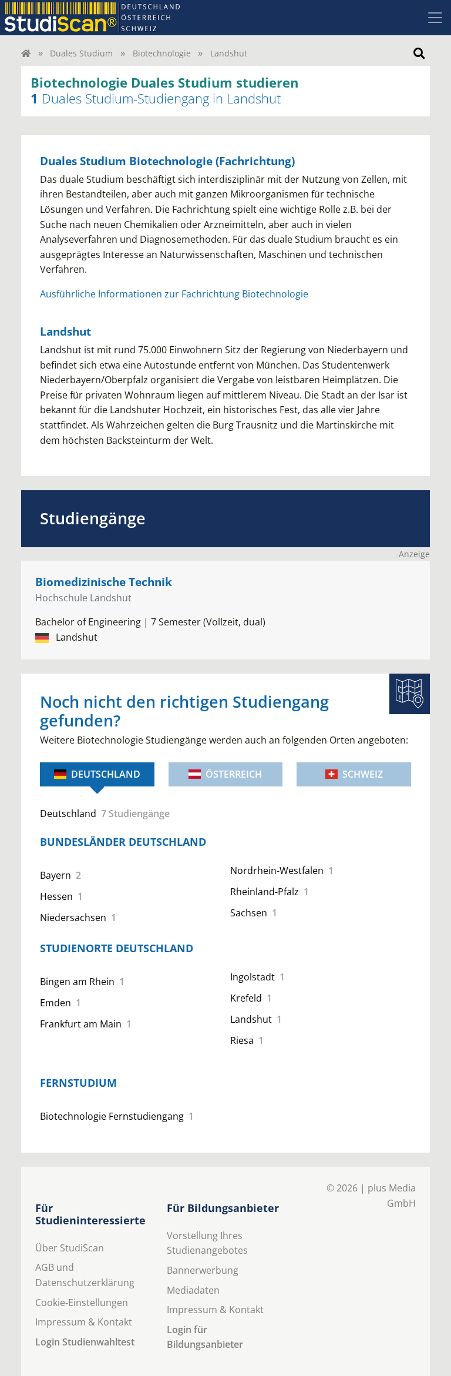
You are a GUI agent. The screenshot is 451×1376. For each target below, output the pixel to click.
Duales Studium (81, 53)
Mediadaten (193, 1290)
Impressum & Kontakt (83, 1321)
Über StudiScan (69, 1247)
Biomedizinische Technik (103, 582)
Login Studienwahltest (84, 1341)
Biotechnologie (162, 53)
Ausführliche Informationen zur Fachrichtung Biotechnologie (174, 293)
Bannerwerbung (202, 1270)
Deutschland (105, 774)
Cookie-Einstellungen (81, 1302)
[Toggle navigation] (435, 17)
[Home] (26, 53)
